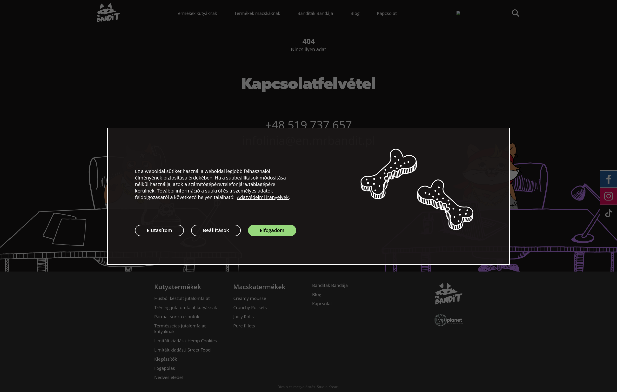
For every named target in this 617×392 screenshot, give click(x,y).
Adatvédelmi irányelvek (263, 197)
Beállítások (216, 230)
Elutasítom (159, 230)
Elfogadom (272, 230)
